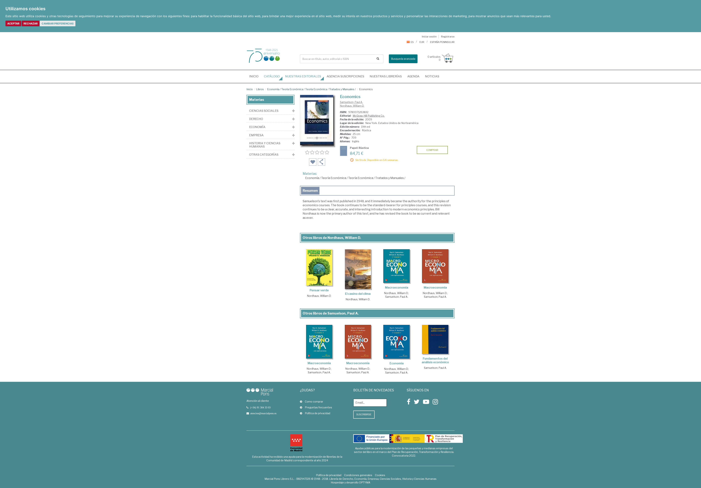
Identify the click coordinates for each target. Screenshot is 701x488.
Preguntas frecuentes (318, 407)
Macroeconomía (396, 287)
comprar (432, 149)
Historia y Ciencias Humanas (264, 145)
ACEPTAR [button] (13, 23)
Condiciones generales (358, 475)
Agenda (413, 76)
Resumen (310, 190)
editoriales (303, 76)
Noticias (432, 76)
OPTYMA (364, 482)
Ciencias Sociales (263, 111)
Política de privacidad (317, 413)
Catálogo (272, 76)
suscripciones (345, 76)
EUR (422, 42)
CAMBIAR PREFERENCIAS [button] (58, 23)
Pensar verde (319, 290)
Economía (273, 89)
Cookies (380, 475)
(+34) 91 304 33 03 (260, 407)
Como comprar (314, 401)
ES (412, 42)
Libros (260, 89)
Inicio (255, 76)
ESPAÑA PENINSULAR (442, 42)
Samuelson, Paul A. (351, 102)
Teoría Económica (292, 89)
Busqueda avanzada (403, 58)
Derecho (256, 119)
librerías (386, 76)
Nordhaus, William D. (352, 105)
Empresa (256, 135)
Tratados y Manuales (341, 89)
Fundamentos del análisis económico (435, 360)
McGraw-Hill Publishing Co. (369, 115)
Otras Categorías (263, 154)
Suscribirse (363, 414)
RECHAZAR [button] (31, 23)
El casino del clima (358, 294)
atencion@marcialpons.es (263, 413)
